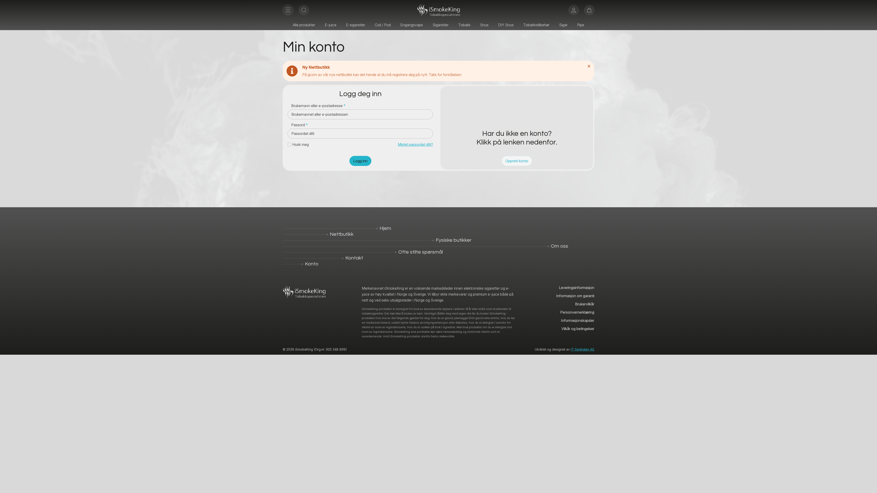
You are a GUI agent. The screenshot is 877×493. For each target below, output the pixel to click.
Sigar (563, 25)
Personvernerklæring (577, 312)
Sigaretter (441, 25)
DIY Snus (506, 25)
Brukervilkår (584, 304)
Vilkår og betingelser (577, 328)
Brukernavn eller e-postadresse (318, 106)
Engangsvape (411, 25)
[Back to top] (870, 486)
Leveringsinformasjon (576, 287)
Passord (299, 125)
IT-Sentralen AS (582, 349)
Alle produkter (304, 25)
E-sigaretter (355, 25)
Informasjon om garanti (575, 296)
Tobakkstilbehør (536, 25)
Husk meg (300, 144)
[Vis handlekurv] (589, 10)
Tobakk (464, 25)
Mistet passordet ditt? (415, 144)
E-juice (330, 25)
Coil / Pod (383, 25)
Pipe (580, 25)
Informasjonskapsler (577, 320)
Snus (484, 25)
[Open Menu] (288, 10)
